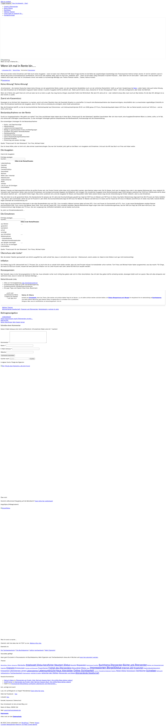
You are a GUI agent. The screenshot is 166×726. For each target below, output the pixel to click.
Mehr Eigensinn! (50, 650)
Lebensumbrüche (47, 670)
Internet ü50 (127, 668)
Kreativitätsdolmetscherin (152, 668)
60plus (9, 665)
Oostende (96, 671)
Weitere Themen (9, 12)
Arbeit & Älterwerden (11, 6)
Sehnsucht (160, 671)
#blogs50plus (4, 665)
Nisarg (37, 723)
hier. (8, 697)
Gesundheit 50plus (79, 668)
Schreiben (151, 670)
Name (3, 345)
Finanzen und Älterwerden (29, 309)
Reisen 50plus (121, 671)
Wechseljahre (26, 673)
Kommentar (5, 342)
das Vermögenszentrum (30, 283)
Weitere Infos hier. (36, 643)
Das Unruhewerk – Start (20, 3)
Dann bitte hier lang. (37, 691)
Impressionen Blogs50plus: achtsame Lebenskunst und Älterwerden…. (34, 684)
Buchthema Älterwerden (110, 665)
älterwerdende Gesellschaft (11, 309)
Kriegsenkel (5, 671)
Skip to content (6, 1)
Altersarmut (14, 665)
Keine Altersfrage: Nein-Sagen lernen (13, 321)
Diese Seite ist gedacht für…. (13, 13)
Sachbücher (141, 671)
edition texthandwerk (37, 650)
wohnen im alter (53, 309)
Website (3, 352)
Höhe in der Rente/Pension (24, 161)
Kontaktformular (9, 15)
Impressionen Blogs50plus (105, 667)
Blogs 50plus (8, 8)
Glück (88, 668)
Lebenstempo (32, 671)
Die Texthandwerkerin (8, 650)
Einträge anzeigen (6, 157)
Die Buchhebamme (22, 650)
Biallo (135, 88)
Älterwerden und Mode (67, 673)
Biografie (73, 665)
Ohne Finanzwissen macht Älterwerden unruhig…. (17, 318)
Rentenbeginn (43, 309)
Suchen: (3, 159)
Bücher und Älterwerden (135, 665)
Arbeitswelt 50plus (34, 665)
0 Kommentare (31, 70)
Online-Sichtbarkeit (83, 670)
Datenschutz (17, 716)
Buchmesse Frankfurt (92, 665)
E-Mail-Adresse (6, 349)
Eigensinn (10, 668)
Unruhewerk (32, 297)
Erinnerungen (20, 668)
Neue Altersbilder (64, 670)
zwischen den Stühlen (49, 673)
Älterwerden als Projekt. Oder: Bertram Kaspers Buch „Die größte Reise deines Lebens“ (44, 680)
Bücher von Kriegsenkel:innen (155, 665)
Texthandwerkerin (16, 673)
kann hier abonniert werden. (89, 657)
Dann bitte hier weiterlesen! (44, 501)
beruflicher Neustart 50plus (56, 665)
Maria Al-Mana (16, 70)
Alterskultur (21, 665)
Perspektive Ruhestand (105, 671)
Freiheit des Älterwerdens (60, 668)
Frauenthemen (43, 668)
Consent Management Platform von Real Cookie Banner (19, 724)
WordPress (24, 723)
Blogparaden (81, 665)
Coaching (3, 668)
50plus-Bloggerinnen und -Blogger (118, 297)
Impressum (5, 713)
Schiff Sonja (8, 682)
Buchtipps (7, 10)
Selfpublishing (5, 673)
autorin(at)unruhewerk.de (12, 710)
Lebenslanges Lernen (18, 671)
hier (16, 694)
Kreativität (138, 668)
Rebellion (113, 671)
